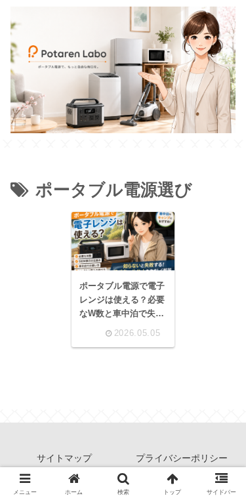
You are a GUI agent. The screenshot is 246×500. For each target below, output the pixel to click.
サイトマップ (64, 458)
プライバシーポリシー (182, 458)
